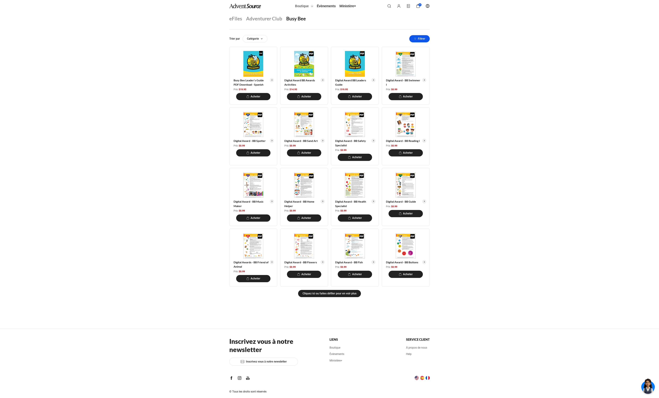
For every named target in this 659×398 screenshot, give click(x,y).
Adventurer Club (264, 18)
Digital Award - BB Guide (401, 201)
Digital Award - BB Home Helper (299, 204)
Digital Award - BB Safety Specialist (350, 143)
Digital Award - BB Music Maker (249, 204)
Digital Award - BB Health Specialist (350, 204)
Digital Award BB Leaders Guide (350, 82)
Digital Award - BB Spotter (250, 140)
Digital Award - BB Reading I (403, 140)
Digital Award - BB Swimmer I (403, 82)
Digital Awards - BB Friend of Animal (251, 264)
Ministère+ (347, 6)
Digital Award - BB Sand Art (301, 140)
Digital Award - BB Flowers (300, 262)
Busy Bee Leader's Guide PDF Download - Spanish (249, 82)
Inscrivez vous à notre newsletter (266, 361)
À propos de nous (416, 347)
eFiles (235, 18)
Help (409, 354)
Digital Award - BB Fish (349, 262)
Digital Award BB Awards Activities (299, 82)
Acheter (255, 96)
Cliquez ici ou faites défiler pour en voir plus (329, 293)
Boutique (302, 6)
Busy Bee (296, 18)
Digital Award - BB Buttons (402, 262)
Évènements (326, 6)
